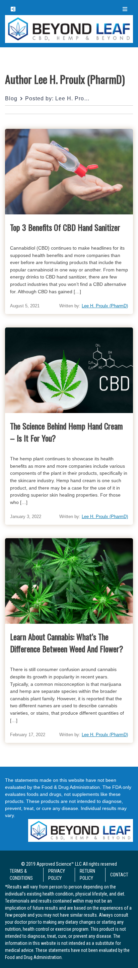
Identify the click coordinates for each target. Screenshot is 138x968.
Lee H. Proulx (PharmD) (105, 305)
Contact (119, 874)
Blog (11, 98)
